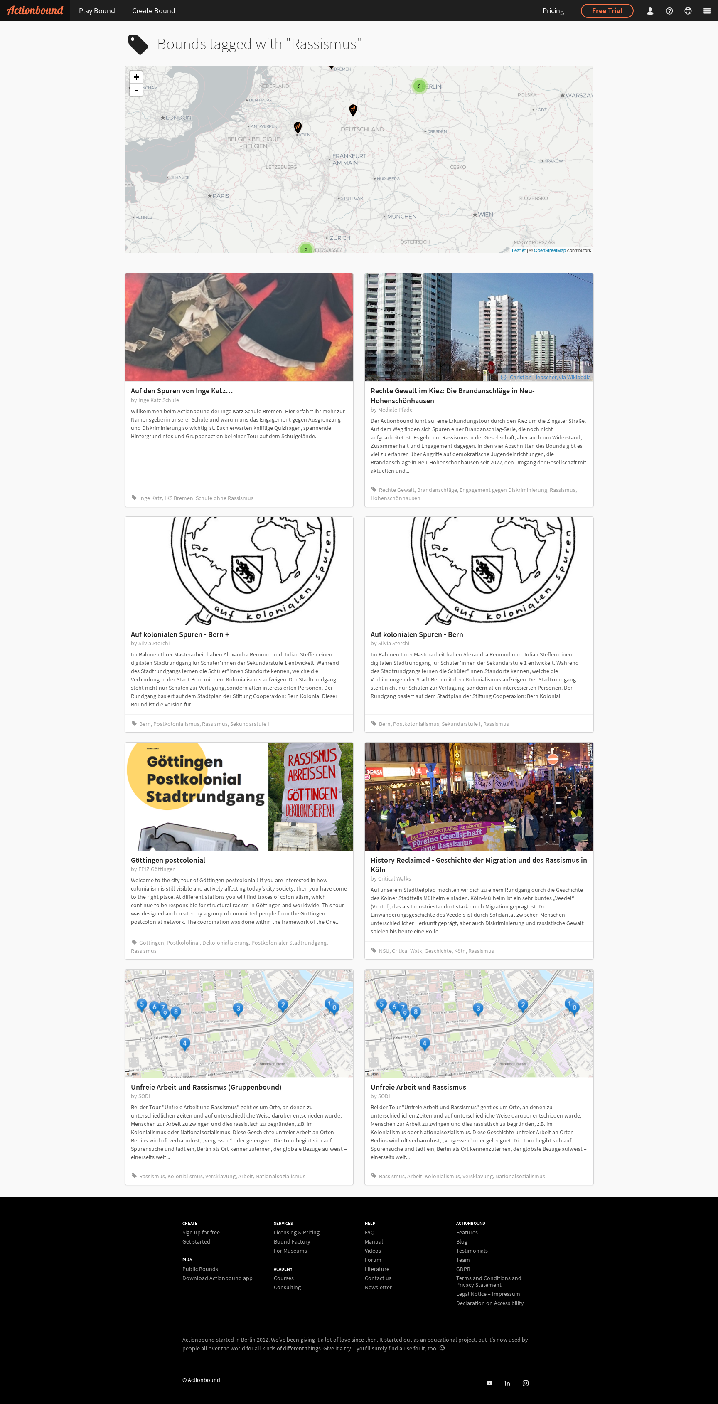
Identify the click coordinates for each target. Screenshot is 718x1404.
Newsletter (378, 1286)
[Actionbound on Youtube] (489, 1383)
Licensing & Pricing (297, 1232)
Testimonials (472, 1250)
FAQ (369, 1232)
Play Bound (97, 10)
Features (467, 1232)
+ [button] (136, 77)
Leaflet (519, 250)
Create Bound (153, 10)
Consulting (287, 1286)
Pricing (553, 10)
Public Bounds (200, 1269)
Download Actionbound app (217, 1277)
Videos (373, 1250)
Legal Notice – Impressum (488, 1294)
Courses (284, 1278)
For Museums (290, 1250)
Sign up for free (201, 1232)
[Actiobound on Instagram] (525, 1383)
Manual (374, 1241)
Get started (196, 1241)
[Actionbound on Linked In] (507, 1383)
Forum (373, 1259)
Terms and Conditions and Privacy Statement (488, 1281)
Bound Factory (292, 1241)
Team (463, 1259)
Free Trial (607, 10)
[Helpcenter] (670, 10)
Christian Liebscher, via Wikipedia (550, 377)
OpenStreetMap (550, 250)
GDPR (463, 1269)
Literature (377, 1269)
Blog (461, 1241)
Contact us (378, 1278)
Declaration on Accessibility (490, 1302)
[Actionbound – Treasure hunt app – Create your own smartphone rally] (35, 10)
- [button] (136, 90)
